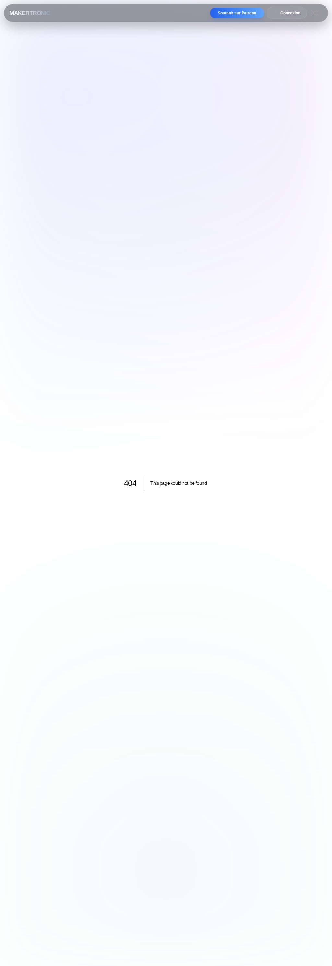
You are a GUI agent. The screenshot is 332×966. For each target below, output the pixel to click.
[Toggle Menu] (316, 12)
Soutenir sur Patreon (237, 13)
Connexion (290, 13)
